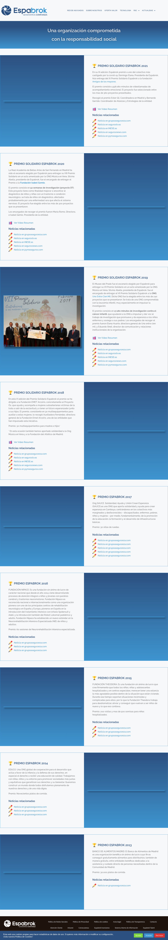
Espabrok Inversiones (102, 928)
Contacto (153, 922)
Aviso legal (117, 922)
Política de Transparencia (135, 922)
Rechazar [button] (159, 935)
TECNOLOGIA (125, 10)
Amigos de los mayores (104, 81)
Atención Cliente (56, 928)
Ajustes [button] (138, 935)
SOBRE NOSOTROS (94, 10)
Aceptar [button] (149, 935)
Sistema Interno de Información (126, 928)
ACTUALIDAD (147, 10)
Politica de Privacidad (81, 922)
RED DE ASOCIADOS (75, 10)
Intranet (70, 928)
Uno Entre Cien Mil (101, 296)
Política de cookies (101, 922)
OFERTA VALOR (110, 10)
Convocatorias (83, 928)
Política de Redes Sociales (58, 922)
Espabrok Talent (149, 928)
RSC (135, 10)
